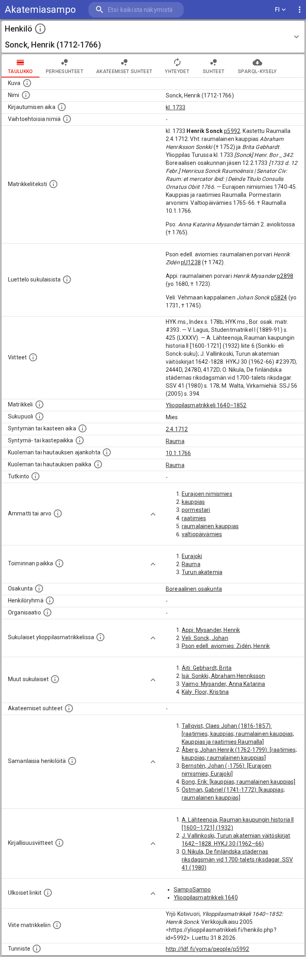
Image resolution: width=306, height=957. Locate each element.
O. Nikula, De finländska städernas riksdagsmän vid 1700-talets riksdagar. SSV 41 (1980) (237, 859)
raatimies (194, 518)
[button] (153, 37)
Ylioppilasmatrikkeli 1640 (206, 897)
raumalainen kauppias (210, 526)
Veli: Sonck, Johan (205, 638)
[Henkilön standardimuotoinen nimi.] (26, 95)
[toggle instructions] (40, 28)
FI (277, 9)
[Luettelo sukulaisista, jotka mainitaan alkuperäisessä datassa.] (67, 279)
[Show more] (153, 514)
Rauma (175, 441)
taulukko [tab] (20, 71)
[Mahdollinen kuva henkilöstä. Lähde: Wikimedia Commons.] (27, 83)
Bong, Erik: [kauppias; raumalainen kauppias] (239, 782)
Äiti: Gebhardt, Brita (206, 668)
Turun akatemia (202, 572)
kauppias (193, 502)
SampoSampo (192, 889)
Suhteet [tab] (213, 71)
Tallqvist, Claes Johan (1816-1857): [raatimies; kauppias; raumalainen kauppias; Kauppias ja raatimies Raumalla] (238, 734)
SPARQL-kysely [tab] (257, 71)
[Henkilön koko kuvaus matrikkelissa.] (53, 184)
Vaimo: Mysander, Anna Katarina (223, 684)
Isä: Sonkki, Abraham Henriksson (223, 676)
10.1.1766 (178, 453)
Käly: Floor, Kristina (205, 692)
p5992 (232, 131)
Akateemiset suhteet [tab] (124, 71)
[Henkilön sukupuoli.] (39, 416)
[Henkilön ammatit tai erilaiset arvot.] (57, 513)
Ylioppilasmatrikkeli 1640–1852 (206, 405)
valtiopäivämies (202, 534)
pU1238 (191, 262)
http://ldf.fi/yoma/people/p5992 (207, 949)
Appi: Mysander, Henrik (211, 630)
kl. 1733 (175, 107)
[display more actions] (299, 10)
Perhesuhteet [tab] (64, 71)
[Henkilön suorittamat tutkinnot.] (35, 476)
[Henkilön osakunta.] (39, 588)
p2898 (285, 276)
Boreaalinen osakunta (194, 589)
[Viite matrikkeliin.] (57, 925)
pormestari (196, 510)
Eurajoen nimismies (207, 494)
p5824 (279, 297)
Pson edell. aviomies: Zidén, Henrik (226, 646)
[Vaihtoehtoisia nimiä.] (67, 119)
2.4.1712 (177, 429)
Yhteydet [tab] (177, 71)
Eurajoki (192, 556)
